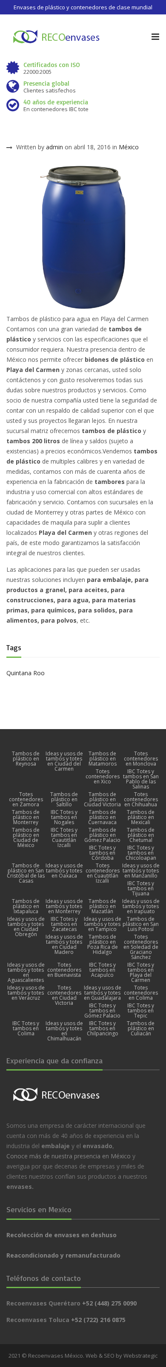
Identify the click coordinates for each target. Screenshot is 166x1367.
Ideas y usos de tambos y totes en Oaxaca (64, 870)
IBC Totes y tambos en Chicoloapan (141, 853)
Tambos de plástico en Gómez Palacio (102, 835)
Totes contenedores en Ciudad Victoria (64, 995)
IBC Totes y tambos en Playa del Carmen (140, 972)
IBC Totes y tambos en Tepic (140, 1010)
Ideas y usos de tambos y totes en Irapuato (141, 906)
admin (54, 147)
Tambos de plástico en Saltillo (64, 799)
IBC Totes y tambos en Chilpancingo (102, 1028)
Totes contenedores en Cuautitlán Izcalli (103, 873)
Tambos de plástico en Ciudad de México (26, 837)
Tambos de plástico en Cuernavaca (102, 817)
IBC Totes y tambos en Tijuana (140, 888)
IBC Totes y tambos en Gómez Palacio (102, 1010)
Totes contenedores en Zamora (26, 799)
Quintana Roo (25, 673)
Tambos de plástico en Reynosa (26, 758)
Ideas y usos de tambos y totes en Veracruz (26, 993)
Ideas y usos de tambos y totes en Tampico (102, 924)
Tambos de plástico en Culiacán (141, 1028)
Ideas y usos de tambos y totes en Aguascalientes (26, 972)
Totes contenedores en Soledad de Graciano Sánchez (140, 947)
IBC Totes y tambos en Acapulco (102, 970)
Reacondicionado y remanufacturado (63, 1255)
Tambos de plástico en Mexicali (141, 817)
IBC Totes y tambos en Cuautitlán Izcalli (64, 837)
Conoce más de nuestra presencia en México (68, 1156)
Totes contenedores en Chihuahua (141, 799)
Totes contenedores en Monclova (141, 758)
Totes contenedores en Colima (141, 993)
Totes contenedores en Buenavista (64, 970)
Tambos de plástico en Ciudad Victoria (102, 799)
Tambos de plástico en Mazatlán (102, 906)
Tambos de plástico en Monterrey (26, 817)
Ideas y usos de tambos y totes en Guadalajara (102, 993)
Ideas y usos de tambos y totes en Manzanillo (141, 870)
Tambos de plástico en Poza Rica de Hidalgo (102, 944)
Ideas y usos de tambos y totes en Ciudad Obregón (26, 927)
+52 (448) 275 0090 (109, 1303)
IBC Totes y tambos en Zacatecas (64, 924)
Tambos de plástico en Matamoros (103, 758)
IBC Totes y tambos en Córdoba (102, 853)
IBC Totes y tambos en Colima (25, 1028)
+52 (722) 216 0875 (98, 1320)
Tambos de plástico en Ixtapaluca (26, 906)
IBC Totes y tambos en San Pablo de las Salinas (141, 779)
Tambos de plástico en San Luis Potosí (141, 924)
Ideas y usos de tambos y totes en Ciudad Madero (64, 944)
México (129, 147)
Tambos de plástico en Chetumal (141, 835)
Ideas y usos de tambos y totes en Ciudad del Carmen (64, 761)
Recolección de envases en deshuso (61, 1235)
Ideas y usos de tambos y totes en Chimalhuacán (64, 1031)
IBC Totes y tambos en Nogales (64, 817)
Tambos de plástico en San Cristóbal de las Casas (26, 873)
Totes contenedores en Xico (103, 776)
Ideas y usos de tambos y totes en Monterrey (64, 906)
